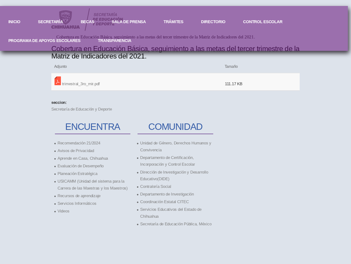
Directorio (213, 21)
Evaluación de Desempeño (81, 166)
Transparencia (114, 40)
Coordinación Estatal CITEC (164, 201)
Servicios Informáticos (77, 203)
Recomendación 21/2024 (79, 143)
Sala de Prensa (129, 21)
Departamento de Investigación (167, 194)
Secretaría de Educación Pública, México (175, 224)
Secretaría (50, 21)
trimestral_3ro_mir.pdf (81, 83)
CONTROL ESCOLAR (262, 21)
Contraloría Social (155, 186)
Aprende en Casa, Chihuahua (83, 158)
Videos (63, 211)
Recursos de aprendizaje (79, 195)
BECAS (87, 21)
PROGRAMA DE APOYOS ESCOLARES (44, 40)
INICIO (14, 21)
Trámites (173, 21)
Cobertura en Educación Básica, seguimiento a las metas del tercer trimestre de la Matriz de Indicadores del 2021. (175, 52)
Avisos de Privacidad (76, 150)
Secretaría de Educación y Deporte (81, 109)
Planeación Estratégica (77, 173)
